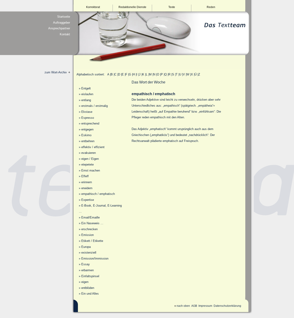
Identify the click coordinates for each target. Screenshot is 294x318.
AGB (194, 305)
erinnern (86, 182)
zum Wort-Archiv (56, 72)
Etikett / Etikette (92, 241)
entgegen (87, 129)
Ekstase (86, 111)
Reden (211, 7)
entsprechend (90, 123)
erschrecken (89, 229)
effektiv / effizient (93, 147)
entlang (86, 100)
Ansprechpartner (59, 28)
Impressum (205, 305)
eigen (84, 282)
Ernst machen (90, 170)
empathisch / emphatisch (98, 194)
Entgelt (86, 88)
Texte (171, 7)
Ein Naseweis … (92, 223)
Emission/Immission (94, 258)
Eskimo (86, 135)
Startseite (63, 16)
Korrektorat (93, 7)
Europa (86, 247)
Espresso (87, 117)
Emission (87, 235)
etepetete (87, 164)
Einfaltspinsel (90, 276)
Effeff (85, 176)
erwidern (86, 188)
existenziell (88, 252)
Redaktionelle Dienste (132, 7)
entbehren (87, 141)
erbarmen (87, 270)
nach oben (183, 305)
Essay (85, 264)
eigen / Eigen (90, 158)
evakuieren (88, 153)
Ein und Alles (90, 293)
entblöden (87, 288)
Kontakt (65, 34)
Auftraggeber (61, 22)
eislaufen (87, 94)
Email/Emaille (90, 217)
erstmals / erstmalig (94, 106)
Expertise (87, 200)
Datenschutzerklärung (227, 305)
